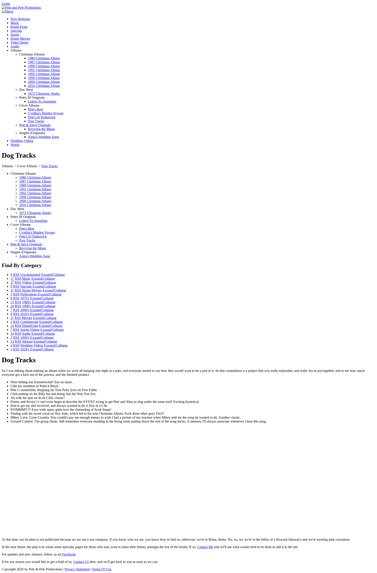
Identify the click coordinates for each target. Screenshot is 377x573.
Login (6, 3)
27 (12, 282)
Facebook (68, 554)
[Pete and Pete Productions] (21, 7)
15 (12, 302)
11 (12, 318)
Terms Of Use (101, 569)
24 (12, 306)
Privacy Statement (77, 569)
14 (12, 326)
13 (12, 341)
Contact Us (81, 562)
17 (12, 278)
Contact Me (205, 547)
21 (12, 290)
